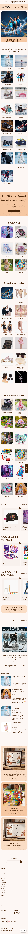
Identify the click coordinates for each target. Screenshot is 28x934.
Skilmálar (3, 901)
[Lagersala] (14, 759)
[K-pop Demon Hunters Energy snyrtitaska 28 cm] (11, 519)
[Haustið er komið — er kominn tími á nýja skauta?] (6, 681)
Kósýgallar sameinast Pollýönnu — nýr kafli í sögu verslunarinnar (18, 691)
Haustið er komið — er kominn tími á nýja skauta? (19, 677)
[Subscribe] (21, 861)
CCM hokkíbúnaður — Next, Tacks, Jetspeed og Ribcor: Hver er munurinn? (15, 657)
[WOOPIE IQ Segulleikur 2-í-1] (11, 554)
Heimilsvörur (3, 880)
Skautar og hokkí (4, 874)
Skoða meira (24, 504)
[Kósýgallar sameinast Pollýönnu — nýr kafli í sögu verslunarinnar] (6, 694)
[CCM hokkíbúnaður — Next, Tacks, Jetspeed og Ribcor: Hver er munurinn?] (14, 639)
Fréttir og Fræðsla (4, 892)
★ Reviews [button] (26, 468)
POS (13, 928)
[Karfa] (22, 7)
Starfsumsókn (4, 905)
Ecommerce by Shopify (6, 930)
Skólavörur (3, 886)
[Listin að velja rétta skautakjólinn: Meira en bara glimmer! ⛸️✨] (6, 727)
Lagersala (3, 890)
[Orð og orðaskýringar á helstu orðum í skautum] (6, 711)
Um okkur (3, 899)
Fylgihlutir (3, 888)
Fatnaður (3, 884)
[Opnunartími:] (14, 830)
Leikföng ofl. (3, 882)
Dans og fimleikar (4, 873)
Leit (2, 903)
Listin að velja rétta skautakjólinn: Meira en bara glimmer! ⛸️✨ (18, 724)
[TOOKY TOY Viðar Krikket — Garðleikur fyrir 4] (11, 589)
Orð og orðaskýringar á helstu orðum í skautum (19, 707)
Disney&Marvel (4, 878)
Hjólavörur (3, 876)
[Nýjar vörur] (14, 795)
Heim (2, 871)
